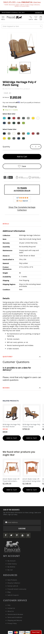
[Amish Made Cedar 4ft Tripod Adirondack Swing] (12, 468)
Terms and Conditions (14, 617)
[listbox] (22, 121)
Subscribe (22, 528)
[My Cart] (40, 17)
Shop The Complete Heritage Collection (22, 208)
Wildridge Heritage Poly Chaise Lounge (31, 425)
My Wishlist (11, 567)
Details (6, 224)
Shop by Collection (13, 583)
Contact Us (38, 12)
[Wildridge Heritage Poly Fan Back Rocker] (12, 413)
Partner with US (12, 586)
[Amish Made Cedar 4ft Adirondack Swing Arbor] (32, 468)
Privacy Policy (12, 623)
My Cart (10, 570)
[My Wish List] (35, 17)
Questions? (7, 357)
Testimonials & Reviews (15, 614)
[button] (13, 68)
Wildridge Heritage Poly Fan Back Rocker (11, 425)
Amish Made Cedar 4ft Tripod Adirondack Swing (11, 480)
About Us (10, 611)
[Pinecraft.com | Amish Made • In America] (12, 546)
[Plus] (39, 146)
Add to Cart (12, 438)
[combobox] (22, 26)
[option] (4, 118)
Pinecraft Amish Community (16, 589)
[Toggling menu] (3, 17)
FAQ (8, 605)
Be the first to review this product (16, 89)
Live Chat (36, 632)
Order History (12, 564)
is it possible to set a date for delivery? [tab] (17, 369)
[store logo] (14, 17)
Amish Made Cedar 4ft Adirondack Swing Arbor (32, 480)
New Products (12, 580)
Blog (8, 592)
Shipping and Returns (14, 620)
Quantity (6, 146)
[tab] (22, 224)
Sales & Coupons (13, 595)
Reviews (6, 388)
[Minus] (32, 146)
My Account (11, 561)
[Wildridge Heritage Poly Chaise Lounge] (32, 413)
